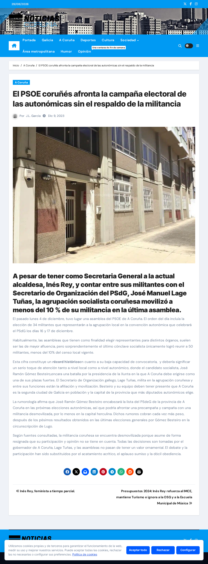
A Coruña (67, 40)
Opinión (86, 50)
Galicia (47, 40)
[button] (197, 46)
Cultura (108, 40)
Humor (66, 51)
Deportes (88, 40)
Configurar (188, 550)
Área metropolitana (39, 51)
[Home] (14, 46)
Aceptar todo (138, 550)
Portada (29, 40)
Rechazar (163, 550)
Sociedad (128, 40)
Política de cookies (84, 554)
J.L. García (33, 116)
